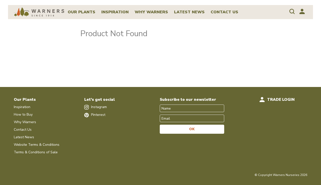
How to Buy (23, 114)
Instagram (98, 107)
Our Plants (81, 12)
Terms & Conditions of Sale (36, 152)
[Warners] (39, 12)
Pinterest (97, 114)
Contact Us (224, 12)
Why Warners (151, 12)
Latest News (189, 12)
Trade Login (281, 99)
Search (292, 11)
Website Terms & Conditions (36, 144)
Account (302, 11)
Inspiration (115, 12)
